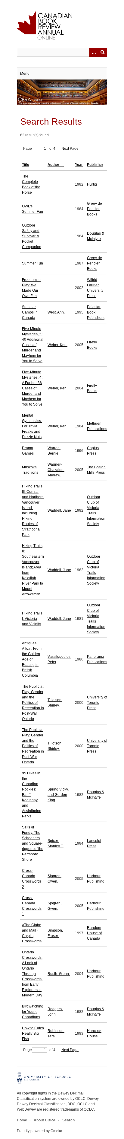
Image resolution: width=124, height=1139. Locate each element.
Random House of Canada (94, 933)
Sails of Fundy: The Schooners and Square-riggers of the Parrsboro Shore (32, 843)
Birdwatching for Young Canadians (32, 1011)
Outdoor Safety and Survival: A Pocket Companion (31, 236)
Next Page (70, 148)
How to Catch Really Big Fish (33, 1033)
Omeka (56, 1131)
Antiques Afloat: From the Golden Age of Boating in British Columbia (32, 659)
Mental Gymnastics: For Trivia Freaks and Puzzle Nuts (32, 426)
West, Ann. (56, 312)
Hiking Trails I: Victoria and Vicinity (32, 618)
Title (25, 165)
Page (27, 148)
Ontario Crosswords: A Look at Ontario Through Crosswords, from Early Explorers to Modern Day (32, 973)
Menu (24, 73)
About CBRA (45, 1120)
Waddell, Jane (59, 510)
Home (22, 1120)
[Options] (93, 52)
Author (54, 165)
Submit (102, 52)
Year (79, 165)
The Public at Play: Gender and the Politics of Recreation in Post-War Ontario (33, 702)
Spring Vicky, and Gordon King (58, 794)
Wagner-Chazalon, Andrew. (56, 469)
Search (68, 1120)
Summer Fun (32, 263)
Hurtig (92, 184)
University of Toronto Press (97, 702)
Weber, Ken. (57, 345)
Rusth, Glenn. (59, 974)
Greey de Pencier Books (94, 208)
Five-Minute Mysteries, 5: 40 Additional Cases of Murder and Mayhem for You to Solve (32, 345)
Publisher (95, 165)
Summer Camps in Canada (30, 312)
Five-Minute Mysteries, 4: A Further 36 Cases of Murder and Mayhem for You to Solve (32, 388)
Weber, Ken (57, 426)
